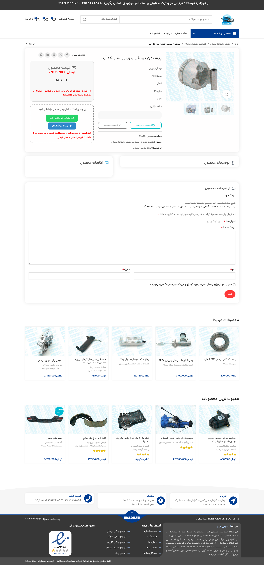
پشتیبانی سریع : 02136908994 (42, 519)
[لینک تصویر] (60, 543)
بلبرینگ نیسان (229, 364)
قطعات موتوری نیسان (195, 44)
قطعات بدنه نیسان (97, 367)
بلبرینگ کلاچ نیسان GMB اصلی (220, 359)
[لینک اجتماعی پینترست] (54, 55)
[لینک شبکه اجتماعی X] (60, 55)
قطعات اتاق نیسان (127, 364)
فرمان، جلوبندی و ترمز (96, 442)
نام (232, 269)
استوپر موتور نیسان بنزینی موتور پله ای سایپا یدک (221, 440)
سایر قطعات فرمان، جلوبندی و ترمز (90, 446)
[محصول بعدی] (27, 44)
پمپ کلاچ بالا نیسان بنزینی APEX (176, 360)
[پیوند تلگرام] (41, 55)
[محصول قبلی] (34, 44)
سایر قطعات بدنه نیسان (51, 446)
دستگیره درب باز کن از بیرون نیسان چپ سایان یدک (90, 361)
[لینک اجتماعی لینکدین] (47, 55)
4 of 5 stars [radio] (210, 221)
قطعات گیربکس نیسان (170, 442)
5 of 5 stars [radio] (208, 221)
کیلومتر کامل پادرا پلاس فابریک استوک (132, 440)
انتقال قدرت (187, 365)
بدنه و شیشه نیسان (97, 371)
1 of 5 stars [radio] (218, 221)
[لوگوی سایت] (227, 19)
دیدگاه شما (228, 228)
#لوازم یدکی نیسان (143, 148)
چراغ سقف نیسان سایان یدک (134, 359)
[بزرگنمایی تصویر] (226, 94)
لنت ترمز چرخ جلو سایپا (94, 438)
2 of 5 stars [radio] (216, 221)
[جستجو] (84, 19)
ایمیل (126, 269)
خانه (236, 44)
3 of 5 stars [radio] (213, 221)
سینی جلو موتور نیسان (50, 360)
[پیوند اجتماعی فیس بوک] (67, 55)
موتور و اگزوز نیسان (220, 44)
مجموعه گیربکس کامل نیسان (177, 438)
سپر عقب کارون (54, 438)
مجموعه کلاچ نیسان (172, 365)
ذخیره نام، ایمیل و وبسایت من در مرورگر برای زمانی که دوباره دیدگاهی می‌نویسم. (190, 284)
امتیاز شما (229, 221)
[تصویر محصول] (219, 341)
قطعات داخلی (142, 364)
